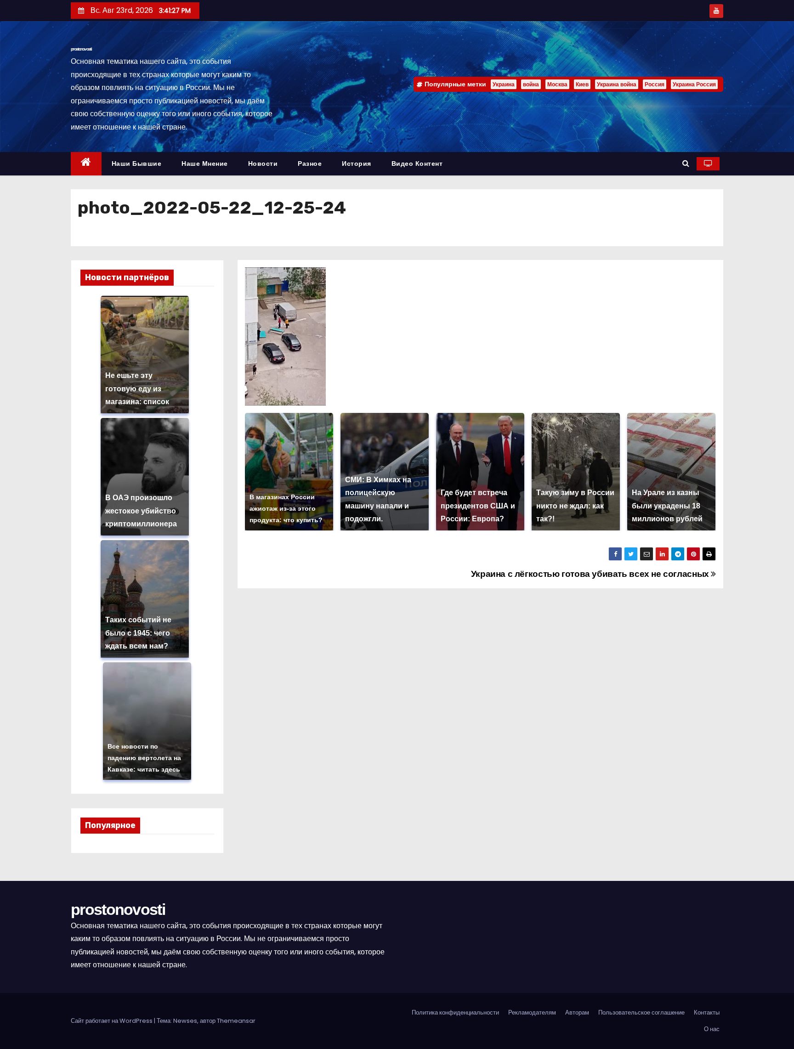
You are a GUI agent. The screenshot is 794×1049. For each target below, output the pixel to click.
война (531, 84)
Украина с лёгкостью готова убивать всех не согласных (591, 574)
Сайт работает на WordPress (112, 1020)
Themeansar (236, 1020)
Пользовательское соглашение (641, 1012)
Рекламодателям (532, 1012)
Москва (557, 84)
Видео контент (417, 163)
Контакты (707, 1012)
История (356, 163)
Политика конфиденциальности (455, 1012)
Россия (654, 84)
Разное (310, 163)
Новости (263, 163)
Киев (582, 84)
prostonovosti (81, 48)
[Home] (86, 163)
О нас (712, 1029)
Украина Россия (694, 84)
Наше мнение (204, 163)
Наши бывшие (137, 163)
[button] (685, 163)
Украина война (616, 84)
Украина (504, 84)
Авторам (577, 1012)
